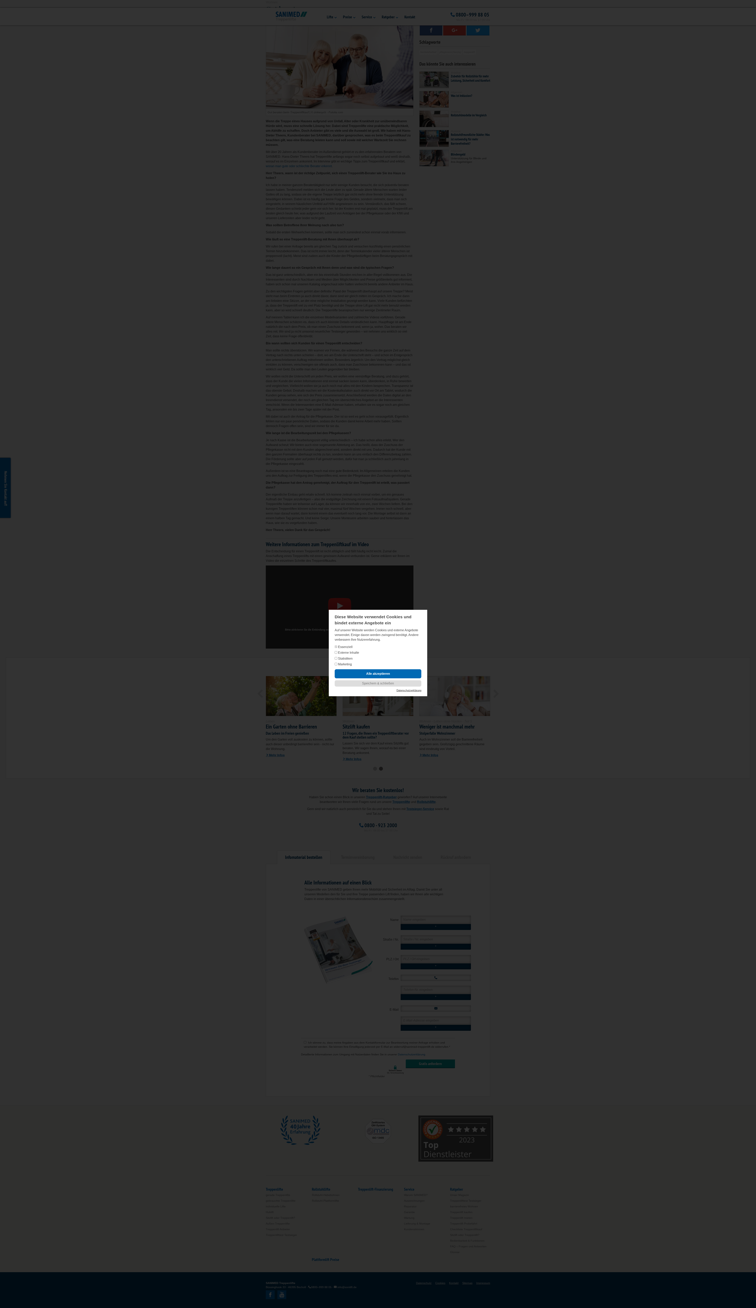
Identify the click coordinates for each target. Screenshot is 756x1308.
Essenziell (345, 647)
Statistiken (345, 658)
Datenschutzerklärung (409, 690)
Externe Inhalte (348, 652)
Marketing (344, 664)
